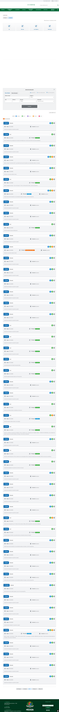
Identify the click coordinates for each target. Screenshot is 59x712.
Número (14, 99)
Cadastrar (47, 707)
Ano (6, 99)
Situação (21, 99)
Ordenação (39, 99)
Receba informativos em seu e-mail (48, 704)
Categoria (31, 95)
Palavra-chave (7, 95)
